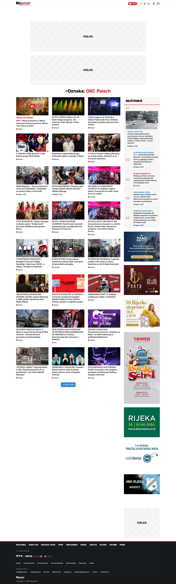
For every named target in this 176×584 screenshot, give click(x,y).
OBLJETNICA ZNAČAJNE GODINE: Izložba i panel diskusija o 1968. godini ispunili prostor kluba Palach (32, 298)
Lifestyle (92, 197)
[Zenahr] (38, 556)
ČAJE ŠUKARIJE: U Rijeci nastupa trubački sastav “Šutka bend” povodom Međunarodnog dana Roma (32, 225)
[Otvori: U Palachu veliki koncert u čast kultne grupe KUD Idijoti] (32, 143)
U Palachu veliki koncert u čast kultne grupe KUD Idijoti (30, 154)
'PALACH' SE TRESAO (24, 117)
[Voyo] (28, 556)
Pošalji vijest (82, 563)
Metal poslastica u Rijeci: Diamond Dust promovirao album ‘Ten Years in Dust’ (32, 123)
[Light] (141, 3)
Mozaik (56, 128)
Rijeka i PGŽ (22, 194)
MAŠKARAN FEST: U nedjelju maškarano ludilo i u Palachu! (102, 295)
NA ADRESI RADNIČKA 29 (141, 173)
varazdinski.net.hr (35, 572)
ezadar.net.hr (67, 572)
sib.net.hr (46, 572)
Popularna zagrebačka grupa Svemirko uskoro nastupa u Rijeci (68, 154)
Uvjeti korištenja (71, 563)
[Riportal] (23, 3)
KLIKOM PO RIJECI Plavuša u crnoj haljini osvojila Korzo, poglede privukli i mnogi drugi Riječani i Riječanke (145, 159)
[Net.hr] (19, 556)
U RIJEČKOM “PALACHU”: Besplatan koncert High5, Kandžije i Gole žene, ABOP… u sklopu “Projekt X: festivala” (30, 263)
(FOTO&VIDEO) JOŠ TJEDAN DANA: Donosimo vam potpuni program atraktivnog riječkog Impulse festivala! (102, 371)
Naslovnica (21, 545)
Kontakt (91, 563)
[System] (145, 3)
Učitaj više (68, 384)
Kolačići (18, 563)
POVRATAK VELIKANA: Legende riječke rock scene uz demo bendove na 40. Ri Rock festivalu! (103, 261)
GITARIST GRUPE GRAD (135, 132)
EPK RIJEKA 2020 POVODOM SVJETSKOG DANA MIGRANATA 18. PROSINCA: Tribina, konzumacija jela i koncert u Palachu (67, 334)
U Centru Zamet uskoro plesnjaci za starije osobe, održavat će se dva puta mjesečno (103, 156)
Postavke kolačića (29, 563)
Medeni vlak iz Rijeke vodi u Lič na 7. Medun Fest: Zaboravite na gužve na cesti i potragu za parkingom (145, 197)
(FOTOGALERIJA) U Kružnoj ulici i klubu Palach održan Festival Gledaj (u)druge (67, 189)
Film (55, 342)
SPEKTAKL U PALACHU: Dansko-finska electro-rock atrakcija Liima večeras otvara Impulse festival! (68, 371)
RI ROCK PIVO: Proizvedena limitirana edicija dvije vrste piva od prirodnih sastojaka (67, 261)
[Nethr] (49, 556)
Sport (60, 545)
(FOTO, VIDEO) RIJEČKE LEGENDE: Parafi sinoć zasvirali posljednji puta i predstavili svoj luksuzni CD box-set (67, 225)
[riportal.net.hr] (20, 577)
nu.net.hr (95, 572)
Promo (137, 186)
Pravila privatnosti (42, 563)
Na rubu (103, 545)
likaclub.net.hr (105, 572)
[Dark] (149, 3)
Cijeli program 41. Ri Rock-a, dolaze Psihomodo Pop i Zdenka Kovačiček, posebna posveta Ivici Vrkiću (103, 121)
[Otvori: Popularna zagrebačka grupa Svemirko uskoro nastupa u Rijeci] (68, 143)
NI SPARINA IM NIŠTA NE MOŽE (143, 152)
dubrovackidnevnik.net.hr (81, 572)
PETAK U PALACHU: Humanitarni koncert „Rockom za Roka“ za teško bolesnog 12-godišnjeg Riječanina (104, 333)
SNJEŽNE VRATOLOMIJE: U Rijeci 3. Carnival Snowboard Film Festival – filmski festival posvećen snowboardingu (32, 333)
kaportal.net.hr (56, 572)
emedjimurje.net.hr (21, 572)
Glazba (20, 129)
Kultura (20, 305)
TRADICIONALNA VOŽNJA (141, 192)
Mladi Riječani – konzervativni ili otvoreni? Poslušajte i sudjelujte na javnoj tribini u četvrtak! (31, 189)
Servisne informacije (57, 563)
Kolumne (113, 545)
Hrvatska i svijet (48, 545)
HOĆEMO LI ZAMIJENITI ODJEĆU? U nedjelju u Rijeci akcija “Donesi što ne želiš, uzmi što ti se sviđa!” (103, 190)
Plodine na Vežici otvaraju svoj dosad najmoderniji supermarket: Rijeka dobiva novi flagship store (145, 179)
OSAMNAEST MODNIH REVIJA (143, 211)
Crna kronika (72, 545)
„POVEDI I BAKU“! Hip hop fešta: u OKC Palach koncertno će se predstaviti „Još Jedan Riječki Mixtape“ (31, 371)
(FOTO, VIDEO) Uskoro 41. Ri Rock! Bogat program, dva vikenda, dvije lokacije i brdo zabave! (65, 121)
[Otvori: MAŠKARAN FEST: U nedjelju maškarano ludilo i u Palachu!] (104, 283)
